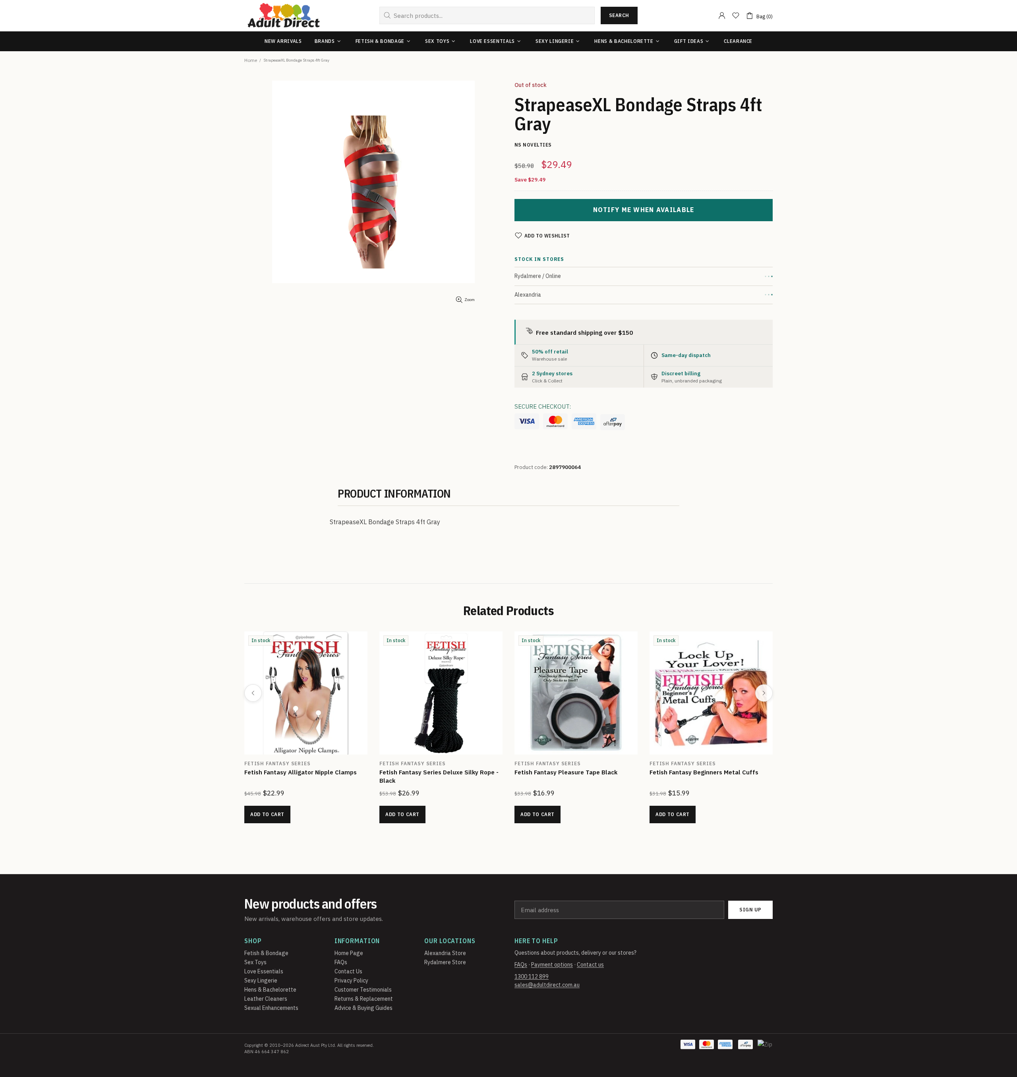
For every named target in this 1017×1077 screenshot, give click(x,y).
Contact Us (348, 971)
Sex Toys (255, 962)
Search (619, 15)
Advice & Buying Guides (363, 1007)
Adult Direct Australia (283, 16)
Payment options (552, 964)
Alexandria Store (445, 953)
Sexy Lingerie (260, 980)
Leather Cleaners (265, 998)
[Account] (722, 15)
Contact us (590, 964)
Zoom (469, 299)
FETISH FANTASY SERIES (277, 763)
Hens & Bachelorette (270, 989)
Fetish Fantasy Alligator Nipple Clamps (300, 772)
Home (250, 60)
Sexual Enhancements (271, 1007)
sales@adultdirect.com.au (547, 984)
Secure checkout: (542, 406)
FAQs (340, 962)
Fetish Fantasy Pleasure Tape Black (565, 772)
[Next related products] (764, 693)
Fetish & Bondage (266, 953)
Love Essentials (263, 971)
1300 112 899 (531, 976)
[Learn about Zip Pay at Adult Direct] (765, 1048)
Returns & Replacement (363, 998)
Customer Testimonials (363, 989)
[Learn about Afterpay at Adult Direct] (612, 422)
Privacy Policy (351, 980)
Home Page (348, 953)
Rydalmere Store (445, 962)
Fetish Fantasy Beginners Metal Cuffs (704, 772)
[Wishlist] (736, 15)
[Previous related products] (253, 693)
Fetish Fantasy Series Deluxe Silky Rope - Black (439, 776)
